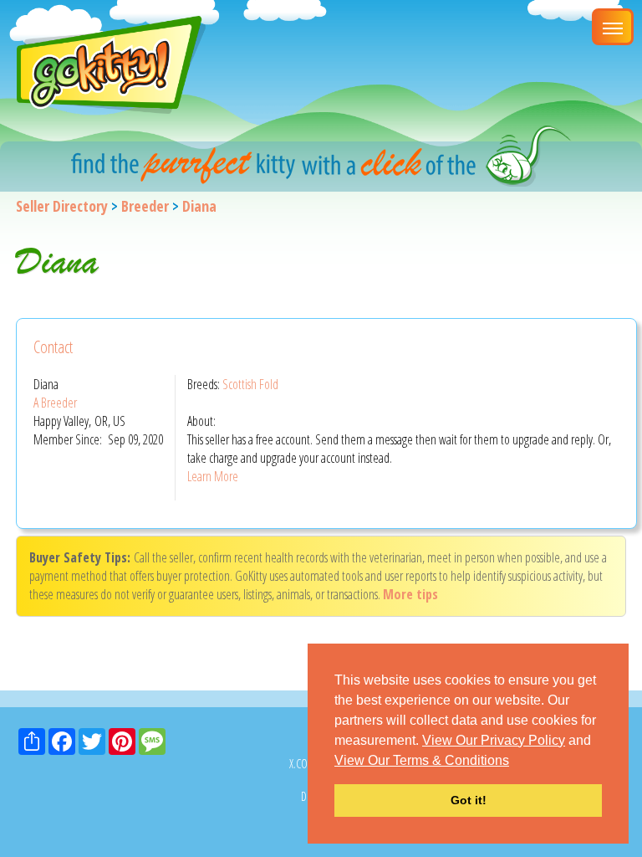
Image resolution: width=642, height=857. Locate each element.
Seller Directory (62, 206)
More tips (410, 594)
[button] (514, 761)
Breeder (145, 206)
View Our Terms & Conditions (421, 760)
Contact (53, 347)
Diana (199, 206)
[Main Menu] (613, 26)
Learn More (212, 476)
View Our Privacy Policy (493, 740)
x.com (302, 764)
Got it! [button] (469, 800)
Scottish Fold (250, 384)
